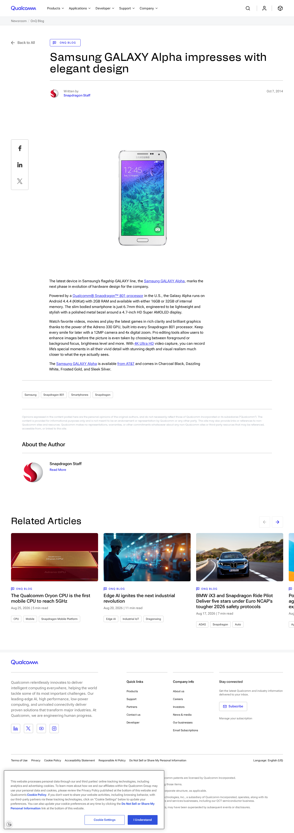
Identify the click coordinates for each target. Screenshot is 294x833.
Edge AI (111, 619)
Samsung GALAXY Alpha (164, 281)
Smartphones (79, 394)
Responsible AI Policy (112, 760)
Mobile (30, 619)
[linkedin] (19, 164)
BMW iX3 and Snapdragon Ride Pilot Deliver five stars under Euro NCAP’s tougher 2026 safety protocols (234, 601)
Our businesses (182, 722)
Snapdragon (102, 394)
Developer (133, 722)
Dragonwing (153, 619)
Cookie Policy (52, 760)
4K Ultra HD (144, 343)
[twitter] (19, 181)
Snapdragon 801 (53, 394)
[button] (157, 760)
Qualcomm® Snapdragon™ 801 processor (108, 296)
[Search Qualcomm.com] (248, 8)
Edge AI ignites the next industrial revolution (139, 598)
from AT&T (125, 363)
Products (132, 691)
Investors (178, 707)
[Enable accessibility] (9, 824)
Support (131, 699)
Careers (178, 699)
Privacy (35, 760)
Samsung (31, 394)
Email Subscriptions (185, 730)
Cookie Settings (105, 820)
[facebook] (19, 148)
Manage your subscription (235, 718)
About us (178, 691)
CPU (16, 619)
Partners (132, 707)
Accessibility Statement (80, 760)
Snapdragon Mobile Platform (59, 619)
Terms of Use (19, 760)
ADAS (202, 624)
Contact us (133, 714)
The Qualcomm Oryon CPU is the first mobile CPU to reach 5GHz (50, 598)
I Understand (142, 820)
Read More (58, 470)
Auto (238, 624)
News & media (182, 714)
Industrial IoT (131, 619)
